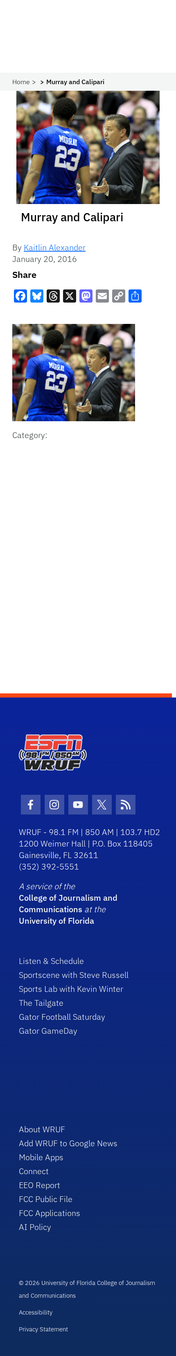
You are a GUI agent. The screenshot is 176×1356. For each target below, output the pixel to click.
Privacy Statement (43, 1329)
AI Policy (35, 1226)
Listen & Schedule (51, 960)
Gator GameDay (48, 1030)
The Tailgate (41, 1002)
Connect (34, 1171)
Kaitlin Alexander (55, 247)
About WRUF (42, 1129)
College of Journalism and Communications (68, 903)
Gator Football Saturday (62, 1016)
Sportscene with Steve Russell (74, 974)
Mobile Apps (41, 1157)
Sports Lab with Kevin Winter (71, 988)
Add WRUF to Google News (68, 1143)
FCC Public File (45, 1199)
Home (21, 82)
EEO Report (39, 1185)
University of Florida (56, 920)
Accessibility (35, 1312)
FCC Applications (49, 1212)
